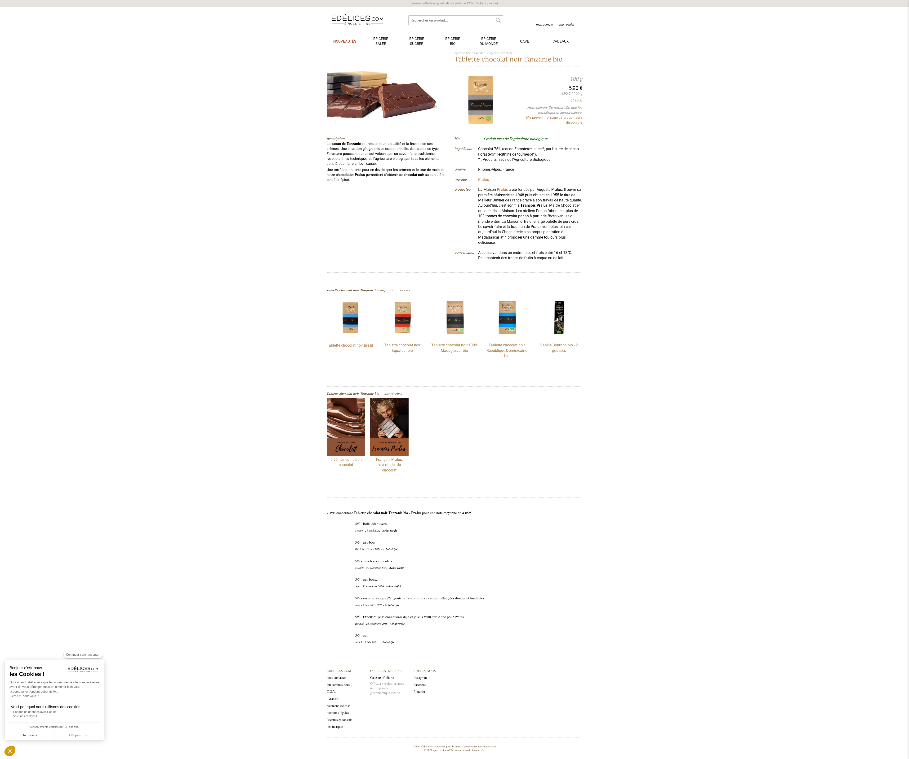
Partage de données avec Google (35, 712)
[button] (10, 751)
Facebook (420, 684)
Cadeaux (561, 41)
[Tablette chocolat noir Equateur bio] (402, 336)
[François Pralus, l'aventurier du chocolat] (389, 427)
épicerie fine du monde (469, 53)
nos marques (335, 726)
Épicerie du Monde (489, 41)
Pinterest (419, 691)
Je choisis (29, 735)
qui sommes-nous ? (339, 684)
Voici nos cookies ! (25, 716)
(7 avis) (576, 100)
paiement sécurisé (338, 705)
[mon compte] (544, 18)
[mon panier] (566, 18)
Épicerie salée (380, 41)
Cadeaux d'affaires (382, 677)
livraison (332, 698)
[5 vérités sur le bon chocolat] (346, 427)
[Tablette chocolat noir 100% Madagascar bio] (454, 336)
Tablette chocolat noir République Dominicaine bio (506, 350)
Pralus (502, 189)
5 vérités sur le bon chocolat (346, 462)
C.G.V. (331, 691)
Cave (524, 41)
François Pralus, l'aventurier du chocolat (389, 464)
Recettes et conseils (339, 719)
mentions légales (338, 712)
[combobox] (455, 20)
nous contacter (336, 677)
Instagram (420, 677)
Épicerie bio (452, 41)
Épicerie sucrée (416, 41)
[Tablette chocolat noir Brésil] (349, 337)
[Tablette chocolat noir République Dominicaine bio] (506, 336)
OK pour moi (79, 735)
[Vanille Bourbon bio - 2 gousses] (559, 336)
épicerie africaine (501, 53)
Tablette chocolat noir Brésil (350, 345)
